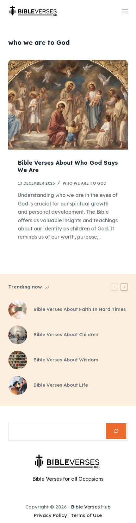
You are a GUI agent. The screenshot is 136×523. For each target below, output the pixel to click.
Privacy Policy (50, 515)
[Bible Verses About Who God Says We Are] (68, 105)
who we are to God (84, 183)
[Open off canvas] (125, 11)
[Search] (116, 431)
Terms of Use (86, 515)
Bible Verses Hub (91, 507)
